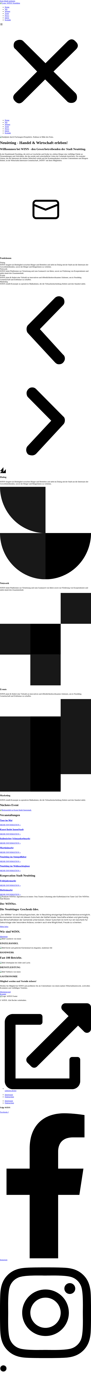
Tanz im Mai (6, 820)
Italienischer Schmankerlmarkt (15, 838)
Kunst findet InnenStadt (12, 829)
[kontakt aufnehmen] (45, 253)
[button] (45, 70)
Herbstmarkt (6, 890)
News (7, 16)
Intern (7, 18)
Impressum (9, 1095)
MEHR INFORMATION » (10, 825)
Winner (7, 11)
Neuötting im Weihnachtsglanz (15, 866)
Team (7, 14)
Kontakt (8, 20)
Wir (6, 9)
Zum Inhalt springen (7, 1)
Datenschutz (9, 1097)
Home (7, 7)
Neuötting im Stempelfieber (13, 857)
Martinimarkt (7, 847)
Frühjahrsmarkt (8, 881)
